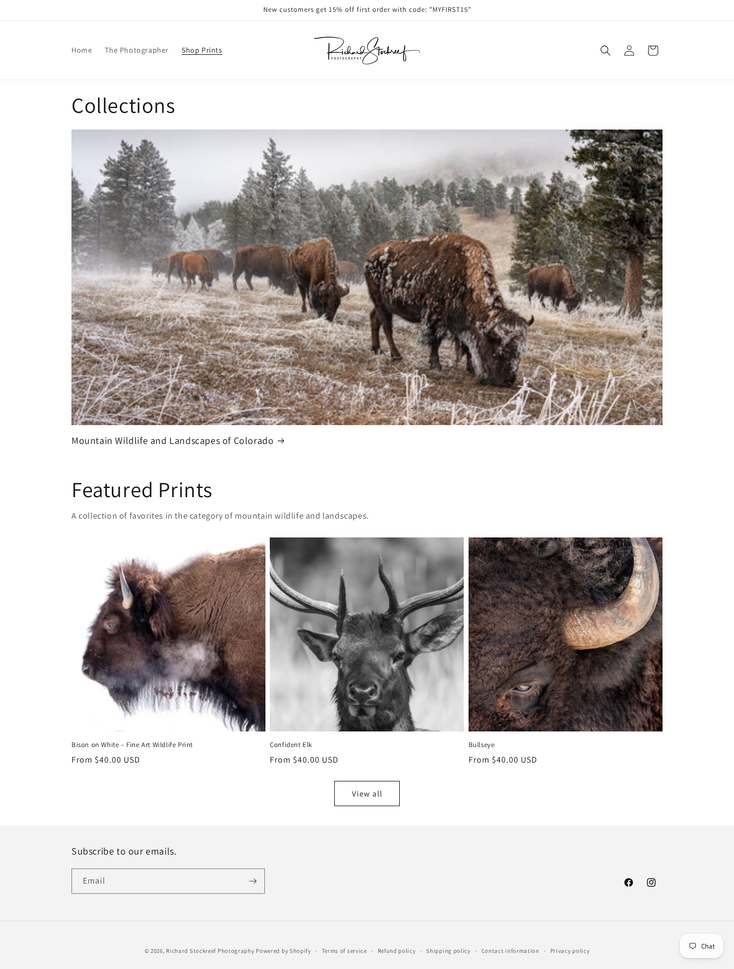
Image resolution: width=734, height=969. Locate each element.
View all (367, 793)
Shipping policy (448, 950)
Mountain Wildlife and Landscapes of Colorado (172, 440)
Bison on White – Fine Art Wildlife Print (132, 745)
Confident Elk (291, 745)
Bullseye (482, 745)
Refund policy (397, 950)
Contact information (510, 950)
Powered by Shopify (283, 950)
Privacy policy (570, 950)
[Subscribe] (252, 881)
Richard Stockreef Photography (210, 950)
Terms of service (344, 950)
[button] (605, 50)
